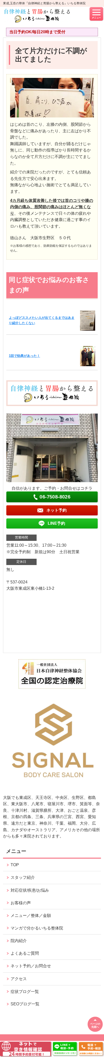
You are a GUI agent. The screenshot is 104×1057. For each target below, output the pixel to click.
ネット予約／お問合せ (31, 966)
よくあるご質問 (25, 953)
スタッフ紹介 (23, 877)
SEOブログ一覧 (25, 1004)
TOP (15, 865)
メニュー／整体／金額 (31, 915)
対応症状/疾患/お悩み (30, 890)
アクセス (19, 979)
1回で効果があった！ (24, 356)
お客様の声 (21, 903)
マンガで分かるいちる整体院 (37, 928)
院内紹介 (19, 941)
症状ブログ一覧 (25, 991)
